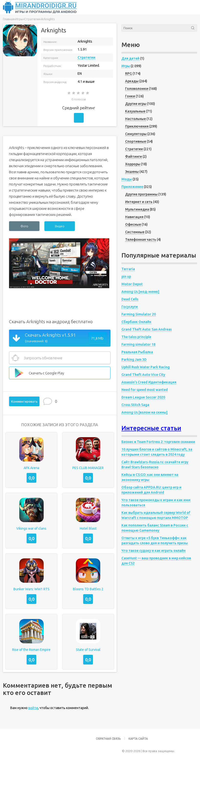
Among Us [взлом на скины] (144, 412)
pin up (126, 276)
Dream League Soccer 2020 (143, 397)
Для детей (130, 58)
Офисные (133, 224)
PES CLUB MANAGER (88, 468)
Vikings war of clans (31, 528)
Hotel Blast (88, 528)
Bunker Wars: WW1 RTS (31, 589)
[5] (88, 93)
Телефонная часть (140, 239)
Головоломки (136, 89)
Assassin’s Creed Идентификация (148, 382)
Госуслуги (129, 307)
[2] (74, 93)
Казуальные (135, 111)
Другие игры (135, 104)
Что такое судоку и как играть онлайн (153, 551)
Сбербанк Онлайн (136, 322)
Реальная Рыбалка (137, 352)
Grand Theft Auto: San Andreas (146, 329)
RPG (128, 73)
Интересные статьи (151, 428)
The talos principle (136, 337)
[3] (78, 93)
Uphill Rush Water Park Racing (145, 367)
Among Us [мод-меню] (140, 292)
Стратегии (86, 57)
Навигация (134, 217)
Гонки (130, 96)
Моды (126, 179)
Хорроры (132, 164)
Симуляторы (136, 134)
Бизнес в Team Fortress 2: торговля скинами (158, 442)
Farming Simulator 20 (138, 314)
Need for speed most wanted (144, 390)
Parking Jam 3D (134, 359)
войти (33, 708)
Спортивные (135, 141)
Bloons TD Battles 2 (88, 589)
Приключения (137, 126)
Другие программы (141, 194)
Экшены (132, 172)
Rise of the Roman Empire (31, 650)
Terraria (128, 269)
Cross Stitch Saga (135, 405)
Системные (134, 232)
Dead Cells (129, 299)
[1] (69, 93)
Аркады (132, 81)
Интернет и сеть (138, 202)
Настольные (135, 119)
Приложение (132, 187)
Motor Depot (132, 284)
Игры (125, 66)
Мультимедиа (137, 209)
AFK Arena (31, 468)
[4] (83, 93)
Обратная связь (108, 738)
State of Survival (88, 650)
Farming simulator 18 (138, 344)
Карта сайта (138, 738)
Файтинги (133, 156)
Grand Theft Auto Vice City (143, 375)
